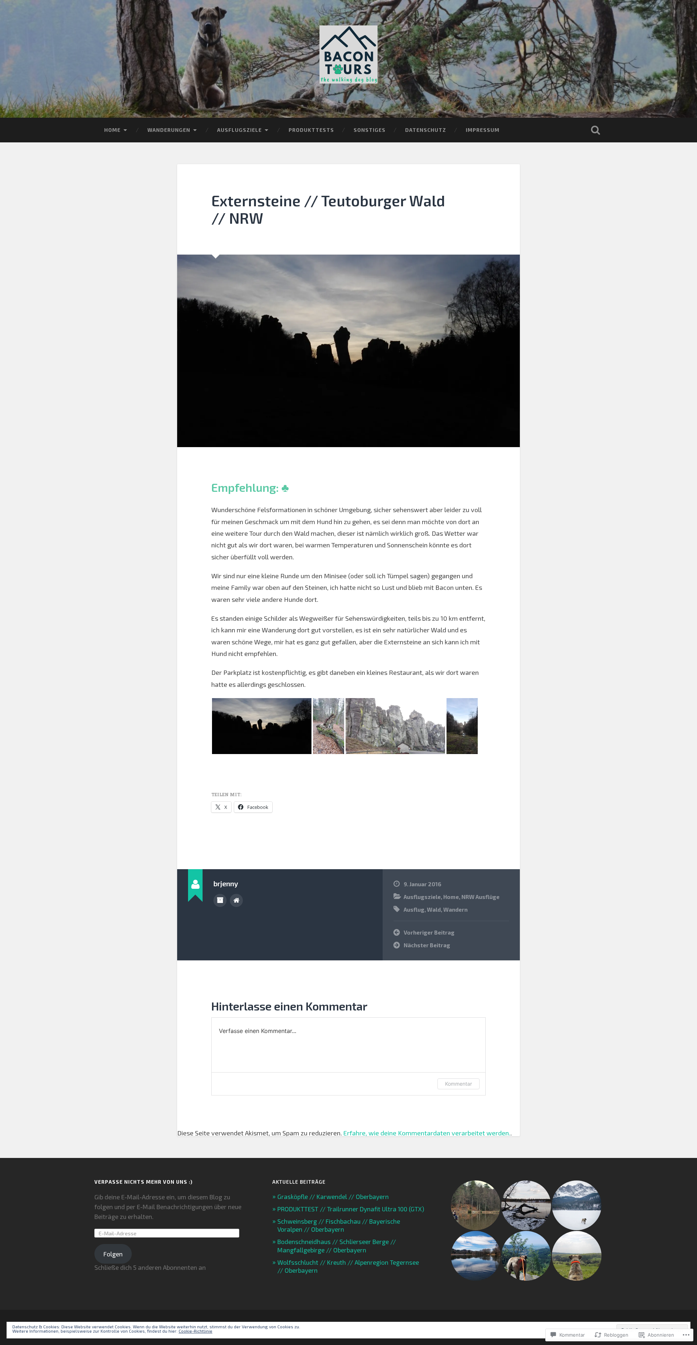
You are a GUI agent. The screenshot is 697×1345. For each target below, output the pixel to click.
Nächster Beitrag (427, 945)
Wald (434, 909)
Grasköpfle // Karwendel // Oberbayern (333, 1196)
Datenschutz (425, 130)
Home (112, 130)
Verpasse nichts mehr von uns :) (143, 1182)
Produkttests (311, 130)
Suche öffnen (595, 130)
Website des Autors (236, 900)
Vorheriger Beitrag (429, 932)
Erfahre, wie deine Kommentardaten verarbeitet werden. (426, 1133)
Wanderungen (168, 130)
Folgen (113, 1253)
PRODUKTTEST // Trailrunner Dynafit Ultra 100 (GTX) (350, 1208)
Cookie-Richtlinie (195, 1330)
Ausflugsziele (239, 130)
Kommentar (458, 1084)
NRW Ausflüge (480, 897)
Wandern (455, 909)
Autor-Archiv (220, 900)
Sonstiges (370, 130)
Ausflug (414, 909)
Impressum (483, 130)
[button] (261, 726)
